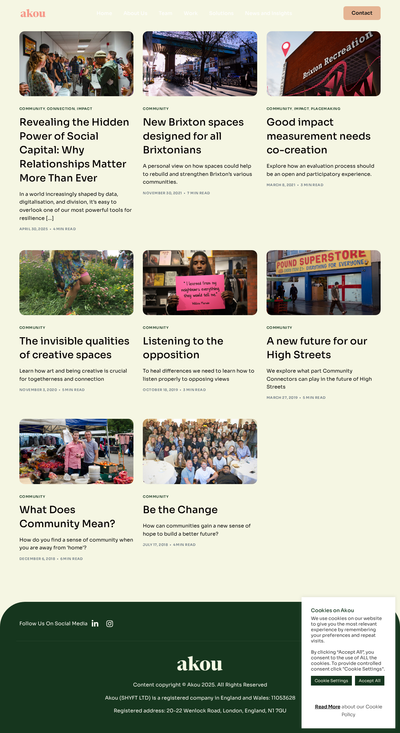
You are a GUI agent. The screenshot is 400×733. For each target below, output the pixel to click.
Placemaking (325, 109)
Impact (84, 109)
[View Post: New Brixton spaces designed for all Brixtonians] (200, 63)
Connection (61, 109)
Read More (327, 707)
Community (32, 109)
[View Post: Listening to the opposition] (200, 282)
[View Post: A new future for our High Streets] (324, 282)
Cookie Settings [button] (331, 680)
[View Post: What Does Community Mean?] (76, 451)
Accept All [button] (370, 680)
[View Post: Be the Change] (200, 451)
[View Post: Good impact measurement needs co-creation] (324, 63)
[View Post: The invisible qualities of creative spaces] (76, 282)
